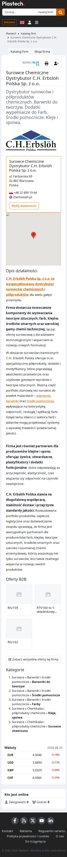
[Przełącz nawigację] (36, 22)
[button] (29, 22)
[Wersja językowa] (22, 22)
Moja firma (42, 52)
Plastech (11, 33)
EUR (10, 755)
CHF (10, 778)
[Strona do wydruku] (46, 63)
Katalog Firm (19, 52)
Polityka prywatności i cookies (28, 836)
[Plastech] (13, 3)
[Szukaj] (60, 12)
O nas (60, 836)
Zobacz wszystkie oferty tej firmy (35, 659)
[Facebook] (15, 820)
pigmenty (43, 395)
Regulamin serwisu (52, 831)
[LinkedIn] (50, 820)
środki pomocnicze (40, 401)
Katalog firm (28, 33)
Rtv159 (13, 608)
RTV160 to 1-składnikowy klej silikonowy (47, 610)
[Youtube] (41, 820)
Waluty (10, 748)
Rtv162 (13, 642)
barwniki (12, 401)
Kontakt (7, 831)
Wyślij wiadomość (24, 206)
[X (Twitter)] (32, 820)
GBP (10, 770)
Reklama (9, 22)
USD (10, 762)
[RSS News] (24, 820)
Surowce (18, 677)
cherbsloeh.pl (22, 197)
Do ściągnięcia (35, 841)
